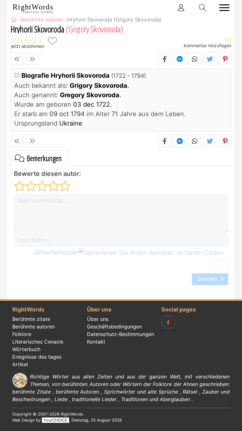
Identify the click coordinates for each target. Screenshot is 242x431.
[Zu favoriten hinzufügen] (52, 41)
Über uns (97, 319)
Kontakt (96, 342)
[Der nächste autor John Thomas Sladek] (32, 59)
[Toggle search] (202, 7)
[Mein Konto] (181, 7)
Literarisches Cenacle (37, 342)
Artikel (20, 364)
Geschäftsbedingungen (114, 326)
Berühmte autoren (33, 326)
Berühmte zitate (31, 319)
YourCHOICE (55, 420)
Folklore (21, 334)
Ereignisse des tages (36, 357)
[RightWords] (14, 19)
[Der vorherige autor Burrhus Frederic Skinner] (17, 59)
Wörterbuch (26, 349)
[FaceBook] (168, 321)
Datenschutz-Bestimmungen (120, 334)
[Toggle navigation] (222, 7)
